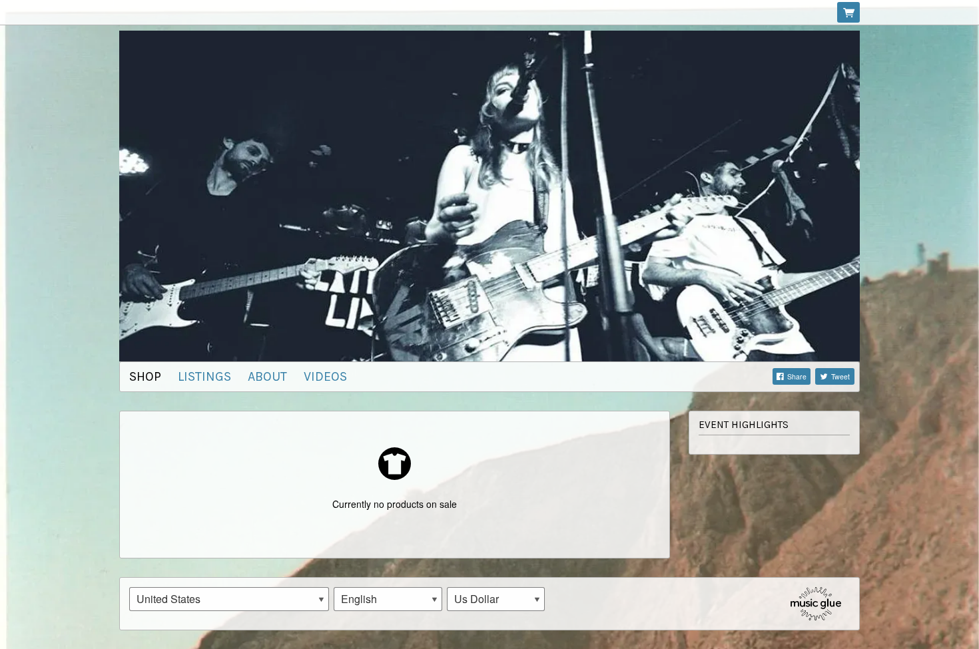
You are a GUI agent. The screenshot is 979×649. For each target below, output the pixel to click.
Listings (204, 376)
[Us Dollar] (496, 599)
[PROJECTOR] (489, 194)
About (267, 376)
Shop (145, 376)
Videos (325, 376)
